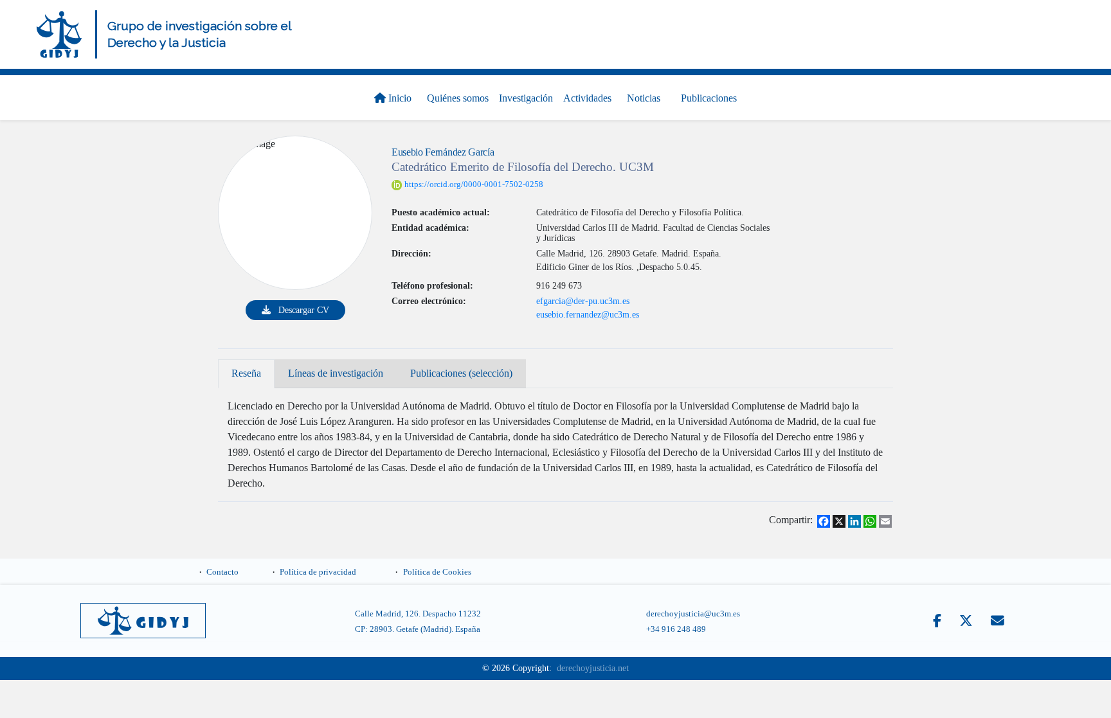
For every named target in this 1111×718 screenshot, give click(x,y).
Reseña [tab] (237, 369)
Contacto (222, 563)
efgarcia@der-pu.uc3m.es (582, 301)
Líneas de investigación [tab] (306, 369)
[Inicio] (59, 34)
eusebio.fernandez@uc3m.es (587, 314)
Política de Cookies (437, 563)
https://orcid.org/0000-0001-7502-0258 (473, 184)
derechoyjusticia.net (593, 660)
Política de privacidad (318, 563)
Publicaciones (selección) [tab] (409, 369)
